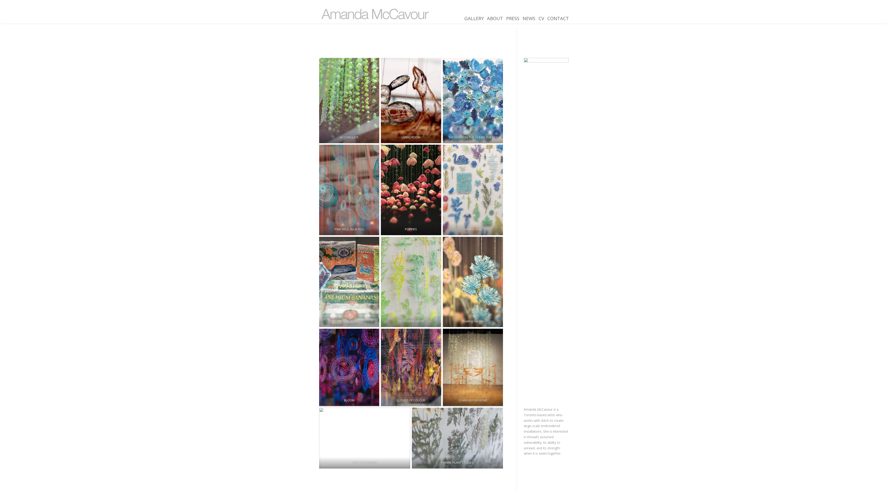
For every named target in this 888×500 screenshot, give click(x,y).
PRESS (512, 19)
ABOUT (495, 19)
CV (541, 19)
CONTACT (558, 19)
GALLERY (474, 19)
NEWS (529, 19)
